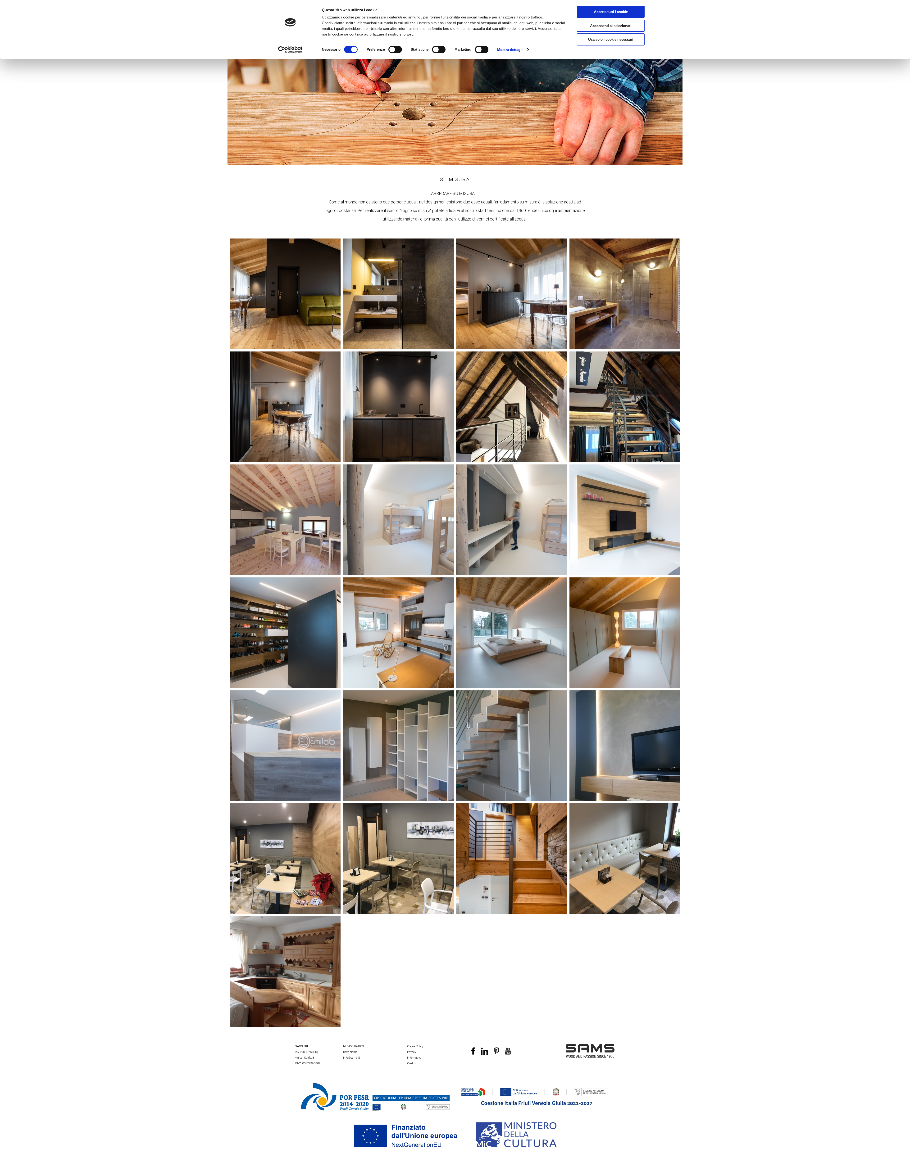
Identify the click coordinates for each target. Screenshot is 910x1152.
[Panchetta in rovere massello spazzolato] (624, 632)
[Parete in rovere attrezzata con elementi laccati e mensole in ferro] (285, 632)
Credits (411, 1063)
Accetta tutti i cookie (611, 12)
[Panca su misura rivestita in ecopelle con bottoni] (624, 858)
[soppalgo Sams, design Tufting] (511, 406)
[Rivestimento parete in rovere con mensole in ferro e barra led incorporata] (624, 519)
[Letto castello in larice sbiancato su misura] (398, 519)
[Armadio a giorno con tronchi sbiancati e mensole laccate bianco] (511, 519)
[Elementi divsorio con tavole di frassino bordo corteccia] (398, 858)
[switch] (395, 49)
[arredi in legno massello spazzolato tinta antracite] (511, 293)
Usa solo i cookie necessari (610, 39)
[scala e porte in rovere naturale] (511, 858)
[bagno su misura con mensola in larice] (398, 293)
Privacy (411, 1052)
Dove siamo (350, 1052)
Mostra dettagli (510, 50)
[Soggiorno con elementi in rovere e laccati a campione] (624, 745)
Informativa (414, 1057)
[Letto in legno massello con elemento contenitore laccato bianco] (511, 632)
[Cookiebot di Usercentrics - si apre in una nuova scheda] (290, 49)
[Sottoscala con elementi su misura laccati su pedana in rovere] (511, 745)
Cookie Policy (415, 1046)
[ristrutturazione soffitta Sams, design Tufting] (624, 406)
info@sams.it (351, 1057)
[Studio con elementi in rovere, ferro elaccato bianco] (398, 632)
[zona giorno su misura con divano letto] (285, 293)
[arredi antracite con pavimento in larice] (285, 406)
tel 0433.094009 (353, 1046)
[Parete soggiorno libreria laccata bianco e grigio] (398, 745)
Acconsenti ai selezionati (610, 26)
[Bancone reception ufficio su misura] (285, 745)
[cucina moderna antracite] (398, 406)
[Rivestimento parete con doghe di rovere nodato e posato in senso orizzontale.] (285, 858)
